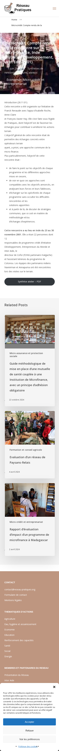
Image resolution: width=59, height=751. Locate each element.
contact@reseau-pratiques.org (19, 589)
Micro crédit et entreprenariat (24, 81)
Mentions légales (13, 600)
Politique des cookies (27, 746)
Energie (8, 656)
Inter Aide (9, 680)
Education (9, 634)
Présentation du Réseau (16, 675)
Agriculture (9, 618)
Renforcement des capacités (19, 640)
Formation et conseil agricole (26, 449)
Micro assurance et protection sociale (26, 355)
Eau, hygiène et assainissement (20, 624)
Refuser (29, 730)
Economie (14, 79)
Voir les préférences (29, 739)
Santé (7, 645)
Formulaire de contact (15, 594)
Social (7, 651)
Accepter (29, 722)
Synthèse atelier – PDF (29, 281)
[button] (54, 686)
